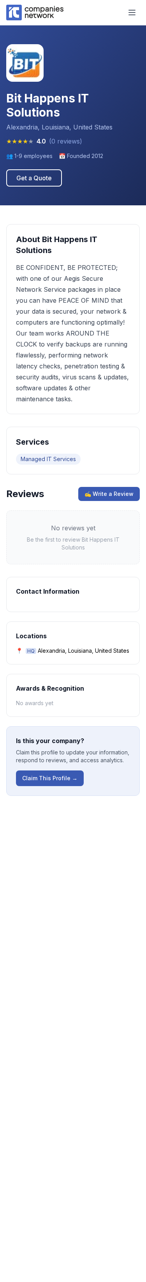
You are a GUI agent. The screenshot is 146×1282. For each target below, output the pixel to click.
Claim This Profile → (49, 778)
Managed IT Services (48, 459)
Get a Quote (34, 178)
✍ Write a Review (109, 493)
